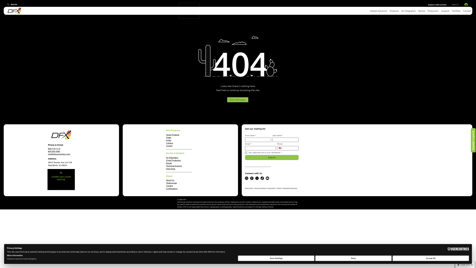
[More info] (61, 173)
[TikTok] (262, 178)
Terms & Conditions (260, 188)
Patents (279, 188)
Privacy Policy (249, 188)
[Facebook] (251, 178)
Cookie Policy (272, 188)
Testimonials (171, 183)
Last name (277, 135)
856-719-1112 (54, 149)
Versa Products (172, 135)
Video (168, 137)
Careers (169, 186)
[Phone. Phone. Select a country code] (281, 148)
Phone (280, 144)
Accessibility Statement (290, 188)
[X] (257, 178)
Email (248, 144)
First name (250, 135)
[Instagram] (246, 178)
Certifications (172, 188)
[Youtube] (267, 178)
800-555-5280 (54, 151)
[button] (456, 5)
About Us (170, 180)
